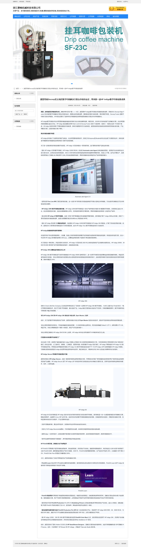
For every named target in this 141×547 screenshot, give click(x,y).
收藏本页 (15, 1)
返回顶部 (124, 543)
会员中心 (125, 1)
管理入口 (117, 543)
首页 (17, 88)
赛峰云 (45, 543)
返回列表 (95, 105)
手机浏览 (28, 1)
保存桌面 (21, 1)
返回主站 (119, 1)
